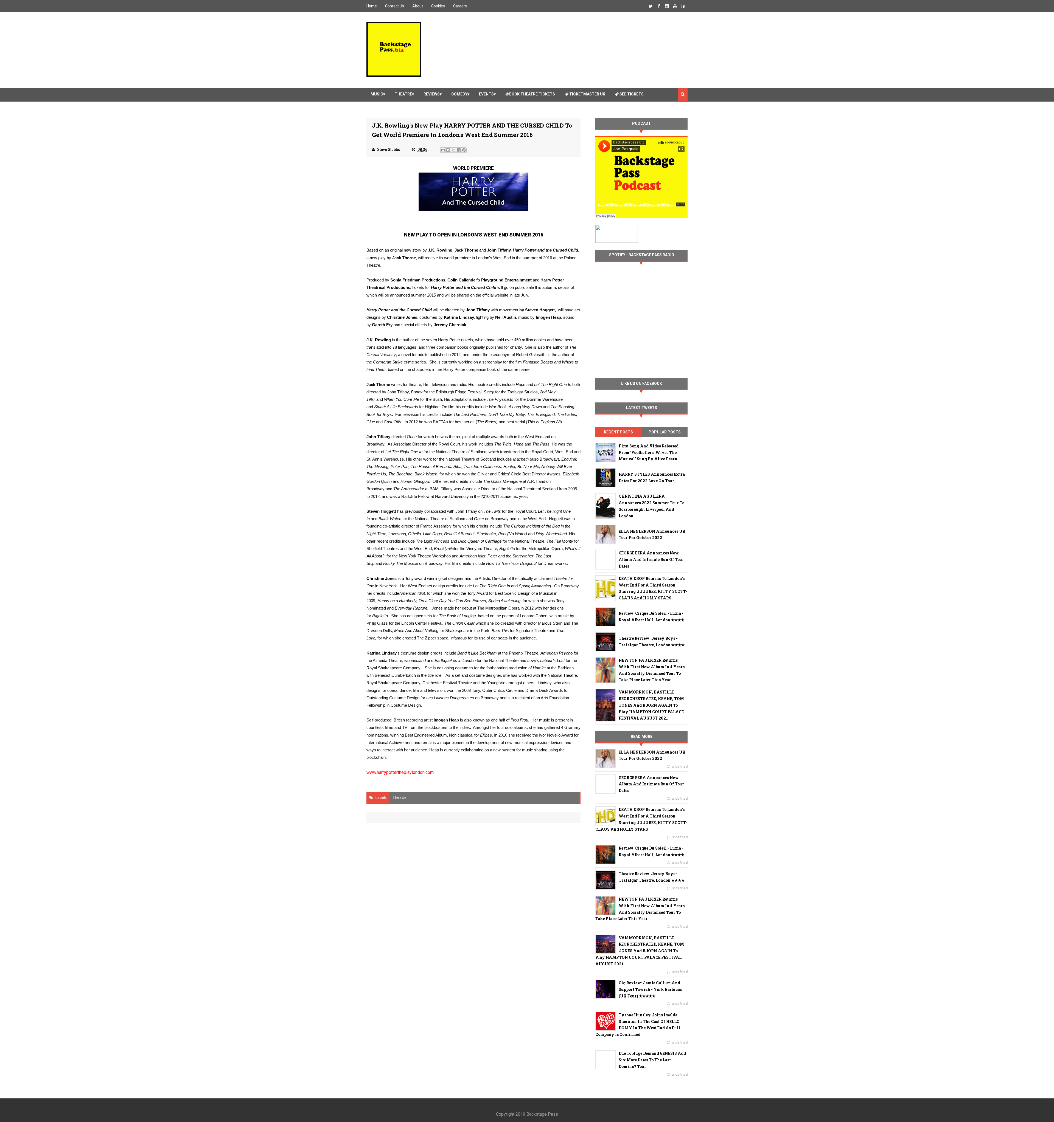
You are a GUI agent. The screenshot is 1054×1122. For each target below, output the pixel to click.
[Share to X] (453, 150)
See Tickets (631, 94)
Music (377, 94)
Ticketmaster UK (586, 94)
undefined (680, 766)
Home (371, 6)
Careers (460, 6)
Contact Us (394, 6)
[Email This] (443, 150)
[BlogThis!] (448, 150)
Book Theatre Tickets (532, 94)
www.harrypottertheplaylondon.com (400, 772)
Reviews (432, 94)
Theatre (403, 94)
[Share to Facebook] (458, 150)
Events (486, 94)
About (417, 6)
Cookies (438, 6)
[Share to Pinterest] (464, 150)
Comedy (459, 94)
